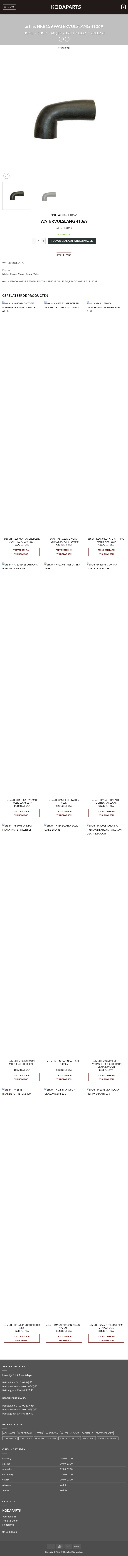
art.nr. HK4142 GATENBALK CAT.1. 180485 (64, 1062)
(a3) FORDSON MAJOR (68, 33)
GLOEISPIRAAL (25, 1433)
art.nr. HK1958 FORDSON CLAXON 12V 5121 (63, 1326)
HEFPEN (39, 1433)
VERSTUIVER (89, 1438)
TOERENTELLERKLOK (69, 1438)
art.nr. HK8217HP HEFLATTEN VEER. (64, 801)
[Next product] (61, 39)
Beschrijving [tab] (64, 255)
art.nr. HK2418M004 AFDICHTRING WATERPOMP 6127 (106, 540)
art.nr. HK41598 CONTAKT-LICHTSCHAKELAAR (106, 801)
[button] (9, 7)
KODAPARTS (64, 7)
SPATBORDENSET (104, 1433)
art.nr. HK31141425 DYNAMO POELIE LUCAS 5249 (22, 801)
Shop (42, 33)
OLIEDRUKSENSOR (70, 1433)
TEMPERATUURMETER (46, 1438)
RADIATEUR (87, 1433)
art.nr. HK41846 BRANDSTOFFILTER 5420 (22, 1326)
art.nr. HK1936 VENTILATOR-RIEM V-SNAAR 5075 (106, 1326)
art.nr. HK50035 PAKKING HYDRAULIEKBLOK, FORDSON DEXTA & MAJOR (106, 1064)
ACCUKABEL (9, 1433)
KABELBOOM (52, 1433)
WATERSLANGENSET (108, 1438)
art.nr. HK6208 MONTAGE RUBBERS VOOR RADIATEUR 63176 (22, 540)
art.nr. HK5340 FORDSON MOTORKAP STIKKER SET (22, 1062)
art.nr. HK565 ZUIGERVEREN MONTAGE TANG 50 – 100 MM (64, 540)
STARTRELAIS (25, 1438)
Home (28, 33)
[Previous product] (67, 39)
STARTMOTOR (10, 1438)
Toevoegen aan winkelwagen (72, 240)
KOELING (97, 33)
